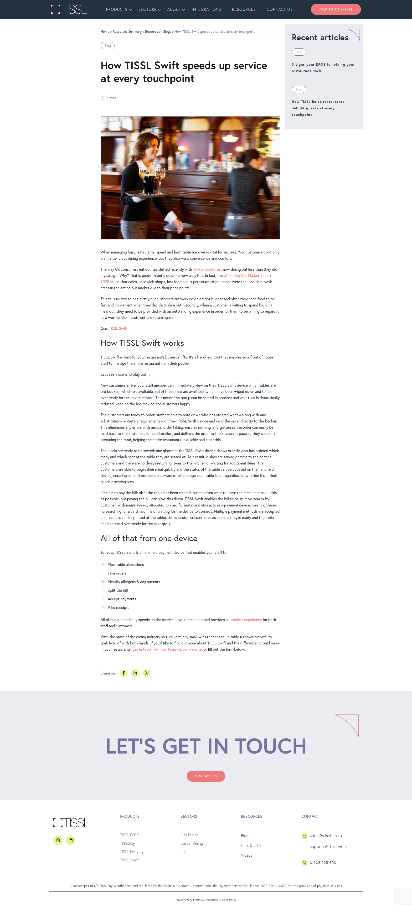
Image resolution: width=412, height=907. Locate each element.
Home (105, 31)
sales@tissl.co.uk (326, 835)
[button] (336, 9)
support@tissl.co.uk (329, 846)
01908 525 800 (323, 862)
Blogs (167, 31)
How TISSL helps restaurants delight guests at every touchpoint (318, 108)
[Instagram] (57, 840)
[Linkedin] (70, 840)
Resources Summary (127, 31)
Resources (152, 31)
